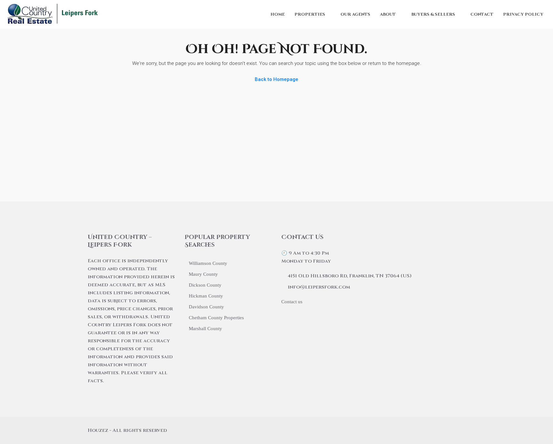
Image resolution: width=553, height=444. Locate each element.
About (388, 14)
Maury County (203, 274)
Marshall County (205, 328)
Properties (309, 14)
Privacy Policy (523, 14)
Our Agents (355, 14)
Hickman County (206, 295)
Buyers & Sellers (433, 14)
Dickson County (205, 285)
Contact (481, 14)
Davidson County (206, 306)
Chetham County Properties (216, 317)
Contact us (291, 301)
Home (277, 14)
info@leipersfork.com (319, 287)
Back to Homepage (276, 79)
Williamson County (208, 263)
